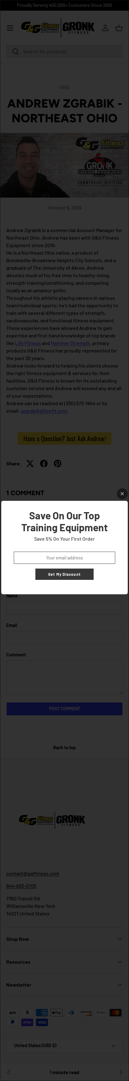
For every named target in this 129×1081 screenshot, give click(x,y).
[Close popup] (122, 493)
